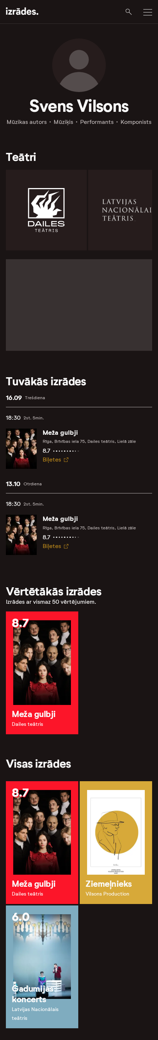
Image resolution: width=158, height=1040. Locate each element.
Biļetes (52, 459)
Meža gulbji (60, 432)
